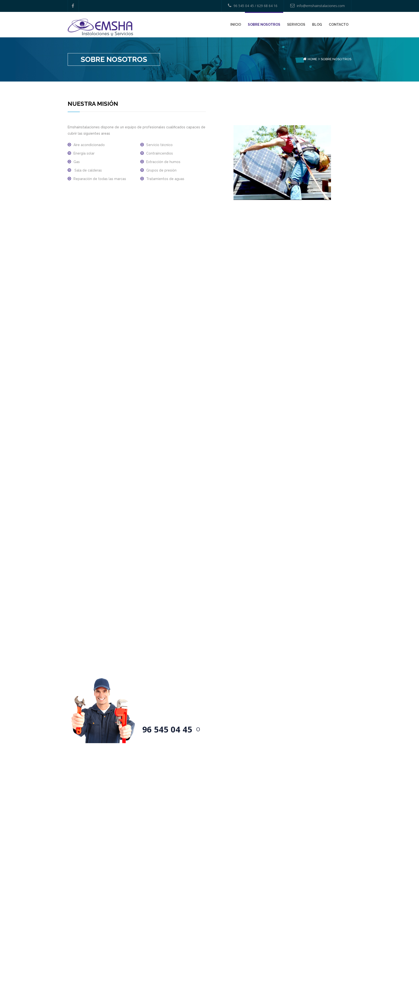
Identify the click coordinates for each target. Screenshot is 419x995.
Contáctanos (227, 729)
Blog (317, 24)
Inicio (235, 24)
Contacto (338, 24)
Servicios (296, 24)
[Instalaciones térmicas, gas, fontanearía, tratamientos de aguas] (100, 27)
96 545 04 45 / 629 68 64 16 (255, 5)
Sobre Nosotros (264, 24)
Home (312, 59)
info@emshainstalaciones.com (321, 5)
